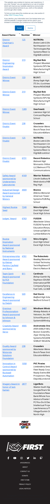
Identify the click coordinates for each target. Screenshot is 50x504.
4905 (24, 325)
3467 (24, 308)
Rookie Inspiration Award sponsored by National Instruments (11, 245)
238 (23, 123)
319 (23, 60)
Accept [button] (19, 28)
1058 (24, 363)
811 (23, 273)
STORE (25, 480)
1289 (24, 109)
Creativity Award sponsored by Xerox (10, 328)
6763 (24, 218)
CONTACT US (25, 471)
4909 (24, 189)
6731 (24, 158)
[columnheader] (11, 33)
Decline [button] (30, 28)
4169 (24, 175)
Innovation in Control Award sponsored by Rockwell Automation (10, 369)
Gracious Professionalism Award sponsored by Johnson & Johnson (11, 314)
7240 (24, 207)
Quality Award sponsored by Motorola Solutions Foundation (9, 352)
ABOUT (25, 467)
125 (23, 39)
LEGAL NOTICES (25, 489)
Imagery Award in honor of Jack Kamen (11, 387)
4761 (24, 256)
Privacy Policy (16, 15)
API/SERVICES (25, 463)
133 (23, 77)
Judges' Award (9, 218)
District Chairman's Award (8, 42)
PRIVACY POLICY (25, 484)
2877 (24, 384)
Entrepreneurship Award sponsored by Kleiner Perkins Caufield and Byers (11, 262)
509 (23, 294)
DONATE (25, 476)
